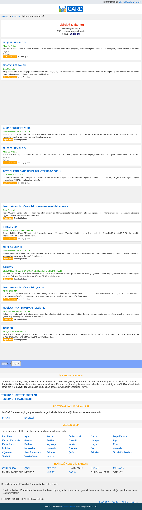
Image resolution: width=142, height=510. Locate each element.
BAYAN (6, 418)
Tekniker (95, 452)
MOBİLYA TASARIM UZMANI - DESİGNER (24, 308)
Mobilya (6, 448)
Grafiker (50, 440)
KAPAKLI (95, 468)
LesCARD (104, 502)
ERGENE (51, 468)
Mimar (116, 444)
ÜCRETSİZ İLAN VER (129, 2)
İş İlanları (16, 16)
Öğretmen (7, 452)
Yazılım (50, 456)
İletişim (134, 502)
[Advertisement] (71, 102)
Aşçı (26, 436)
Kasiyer (28, 444)
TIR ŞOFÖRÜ (10, 227)
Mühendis (51, 448)
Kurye (94, 444)
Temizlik (6, 456)
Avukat (50, 436)
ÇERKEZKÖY (9, 468)
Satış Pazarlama (32, 452)
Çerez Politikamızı (69, 506)
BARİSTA (8, 267)
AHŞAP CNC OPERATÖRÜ (17, 128)
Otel (93, 448)
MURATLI (51, 472)
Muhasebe (29, 448)
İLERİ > (16, 364)
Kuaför (72, 444)
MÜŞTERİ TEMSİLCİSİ (14, 42)
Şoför (71, 452)
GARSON (8, 328)
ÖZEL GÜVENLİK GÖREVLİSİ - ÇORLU (23, 287)
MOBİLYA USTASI (12, 247)
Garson (28, 440)
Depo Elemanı (120, 436)
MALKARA (118, 468)
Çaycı (94, 436)
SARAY (72, 472)
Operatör (73, 448)
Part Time (7, 436)
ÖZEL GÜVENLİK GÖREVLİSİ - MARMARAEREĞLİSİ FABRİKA (36, 206)
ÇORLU (28, 468)
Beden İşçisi (75, 436)
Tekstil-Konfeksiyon (122, 452)
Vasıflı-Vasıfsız (31, 456)
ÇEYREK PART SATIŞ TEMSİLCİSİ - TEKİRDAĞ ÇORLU (32, 171)
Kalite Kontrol (9, 444)
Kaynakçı (51, 444)
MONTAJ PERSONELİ (14, 65)
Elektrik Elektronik (11, 440)
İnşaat (116, 440)
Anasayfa (5, 16)
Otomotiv (117, 448)
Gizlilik (124, 502)
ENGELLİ (29, 418)
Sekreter (51, 452)
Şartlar (115, 502)
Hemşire (95, 440)
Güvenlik (73, 440)
